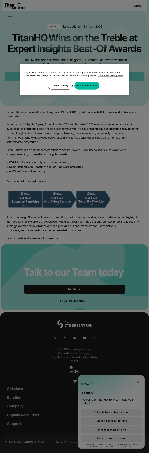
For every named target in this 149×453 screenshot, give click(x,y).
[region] (74, 79)
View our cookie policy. (110, 75)
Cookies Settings (60, 85)
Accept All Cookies (86, 85)
